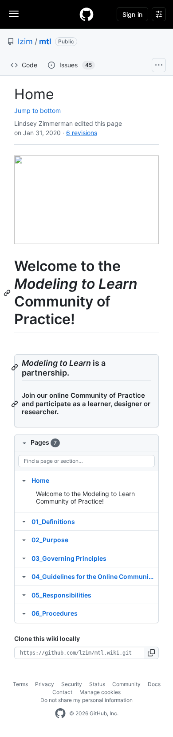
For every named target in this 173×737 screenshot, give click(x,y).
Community (126, 684)
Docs (154, 684)
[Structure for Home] (23, 480)
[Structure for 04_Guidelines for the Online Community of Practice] (23, 576)
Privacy (44, 684)
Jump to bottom (37, 110)
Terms (20, 684)
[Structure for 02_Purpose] (23, 539)
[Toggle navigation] (13, 13)
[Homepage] (86, 14)
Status (97, 684)
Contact (62, 692)
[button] (151, 653)
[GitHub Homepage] (60, 713)
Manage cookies (100, 692)
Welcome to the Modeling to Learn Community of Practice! (85, 497)
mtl (45, 41)
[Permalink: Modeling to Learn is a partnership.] (15, 367)
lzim (25, 41)
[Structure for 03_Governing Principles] (23, 558)
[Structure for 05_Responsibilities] (23, 595)
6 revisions (81, 132)
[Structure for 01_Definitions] (23, 521)
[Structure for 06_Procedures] (23, 613)
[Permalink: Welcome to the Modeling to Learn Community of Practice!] (8, 293)
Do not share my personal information (86, 700)
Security (71, 684)
